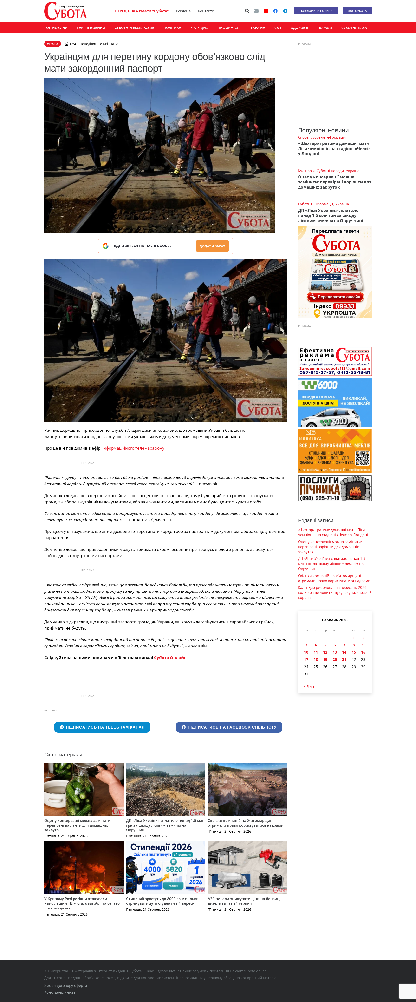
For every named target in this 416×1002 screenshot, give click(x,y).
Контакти (206, 10)
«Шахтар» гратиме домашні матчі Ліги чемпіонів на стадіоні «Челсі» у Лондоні (334, 148)
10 (306, 652)
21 (344, 659)
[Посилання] (65, 11)
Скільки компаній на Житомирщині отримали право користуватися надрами (245, 823)
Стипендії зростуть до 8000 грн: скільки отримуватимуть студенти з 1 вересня (162, 901)
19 (325, 659)
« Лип (309, 686)
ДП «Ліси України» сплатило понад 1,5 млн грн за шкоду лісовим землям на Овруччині (165, 825)
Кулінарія (306, 170)
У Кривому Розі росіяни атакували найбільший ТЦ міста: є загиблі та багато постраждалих (82, 903)
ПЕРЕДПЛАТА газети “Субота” (142, 10)
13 (335, 652)
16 (363, 652)
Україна (352, 170)
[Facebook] (275, 11)
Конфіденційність (60, 992)
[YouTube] (266, 11)
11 (316, 652)
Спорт (303, 137)
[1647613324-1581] (165, 340)
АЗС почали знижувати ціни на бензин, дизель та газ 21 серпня (244, 901)
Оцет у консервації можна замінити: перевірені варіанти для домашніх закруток (77, 825)
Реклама (183, 10)
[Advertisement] (335, 79)
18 (316, 659)
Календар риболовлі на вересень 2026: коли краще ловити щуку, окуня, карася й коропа (335, 592)
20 (335, 659)
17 (306, 659)
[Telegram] (285, 11)
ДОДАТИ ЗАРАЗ (212, 246)
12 (325, 652)
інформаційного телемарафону (133, 448)
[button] (247, 11)
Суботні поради (330, 170)
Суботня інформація (328, 137)
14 (344, 652)
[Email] (256, 11)
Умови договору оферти (65, 985)
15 (354, 652)
